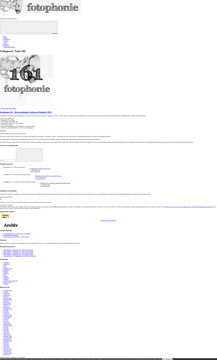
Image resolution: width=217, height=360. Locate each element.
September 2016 (7, 325)
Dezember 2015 (7, 336)
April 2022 (6, 293)
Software (5, 279)
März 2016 (6, 333)
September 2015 (7, 341)
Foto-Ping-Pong (7, 268)
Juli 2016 (5, 327)
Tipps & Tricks (7, 282)
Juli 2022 (5, 292)
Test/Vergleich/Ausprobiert (10, 281)
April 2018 (6, 313)
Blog (4, 36)
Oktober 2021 (7, 295)
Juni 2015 (6, 342)
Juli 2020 (5, 301)
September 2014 (7, 353)
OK (163, 359)
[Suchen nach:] (8, 160)
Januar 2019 (6, 307)
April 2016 (6, 331)
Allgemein (6, 262)
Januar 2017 (6, 322)
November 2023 (7, 290)
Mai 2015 (6, 344)
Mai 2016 (6, 330)
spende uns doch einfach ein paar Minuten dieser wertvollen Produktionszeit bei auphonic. (189, 207)
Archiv (5, 42)
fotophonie (6, 270)
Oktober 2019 (7, 304)
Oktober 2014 (7, 351)
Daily (4, 265)
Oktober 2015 (7, 339)
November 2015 (7, 337)
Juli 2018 (5, 310)
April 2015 (6, 345)
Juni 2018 (6, 312)
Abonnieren (6, 39)
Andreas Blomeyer (8, 256)
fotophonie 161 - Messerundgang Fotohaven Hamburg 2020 (25, 112)
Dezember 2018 (7, 309)
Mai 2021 (6, 296)
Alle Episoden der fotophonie (108, 220)
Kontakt (5, 44)
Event (5, 267)
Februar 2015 (7, 348)
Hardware (6, 273)
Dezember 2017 (7, 315)
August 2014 (6, 354)
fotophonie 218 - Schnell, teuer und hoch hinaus (48, 176)
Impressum (6, 45)
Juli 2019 (5, 305)
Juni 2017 (6, 321)
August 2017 (6, 318)
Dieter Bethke (12, 108)
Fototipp (5, 271)
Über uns (5, 41)
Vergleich (5, 284)
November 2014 (7, 350)
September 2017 (7, 316)
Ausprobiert (6, 264)
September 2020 (7, 299)
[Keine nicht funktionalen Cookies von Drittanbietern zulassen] (173, 359)
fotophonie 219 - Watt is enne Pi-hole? (40, 168)
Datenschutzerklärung (9, 47)
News (5, 274)
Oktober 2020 (7, 298)
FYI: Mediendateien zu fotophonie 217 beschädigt (16, 233)
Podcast (5, 38)
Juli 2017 (5, 319)
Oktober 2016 (7, 324)
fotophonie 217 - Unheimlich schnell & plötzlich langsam (55, 183)
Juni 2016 (6, 328)
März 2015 (6, 347)
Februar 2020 (7, 302)
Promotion (6, 277)
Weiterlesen (3, 130)
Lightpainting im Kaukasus (10, 235)
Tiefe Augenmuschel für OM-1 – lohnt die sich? (16, 236)
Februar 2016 (7, 334)
